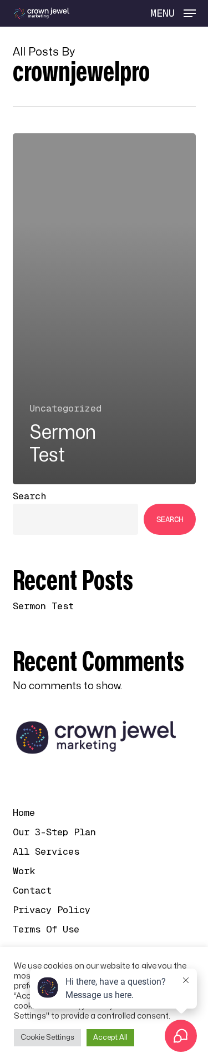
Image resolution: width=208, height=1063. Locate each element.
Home (24, 812)
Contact (32, 890)
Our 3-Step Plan (54, 832)
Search (29, 496)
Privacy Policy (51, 910)
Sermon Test (43, 606)
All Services (46, 851)
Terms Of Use (46, 929)
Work (24, 871)
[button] (172, 13)
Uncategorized (65, 408)
